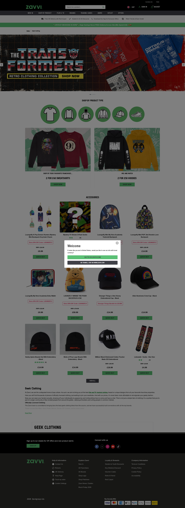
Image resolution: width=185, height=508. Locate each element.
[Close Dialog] (117, 243)
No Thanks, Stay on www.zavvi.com (92, 263)
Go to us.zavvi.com (92, 257)
